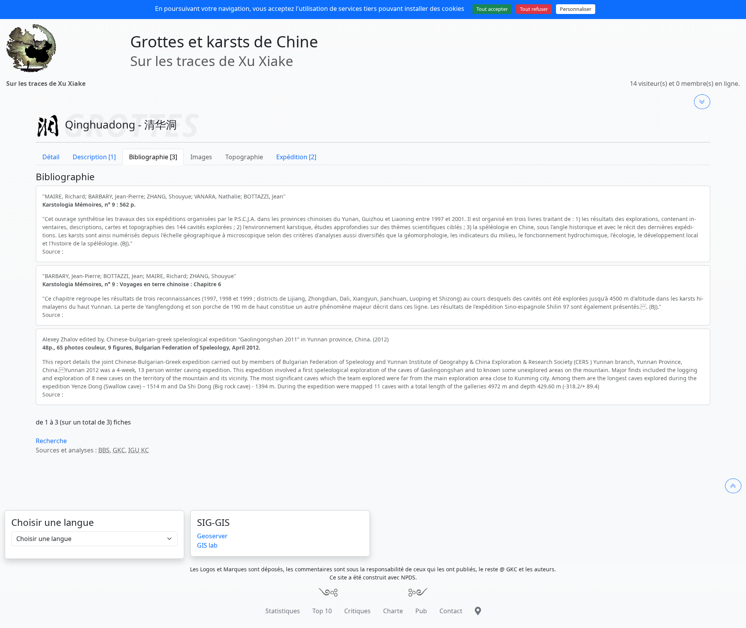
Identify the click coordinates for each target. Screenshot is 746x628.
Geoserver (212, 536)
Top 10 (322, 611)
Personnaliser (575, 8)
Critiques (357, 611)
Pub (421, 611)
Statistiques (282, 611)
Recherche (51, 441)
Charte (393, 611)
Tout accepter (492, 8)
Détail (50, 157)
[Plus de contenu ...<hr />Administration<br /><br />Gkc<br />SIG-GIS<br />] (702, 101)
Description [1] (94, 157)
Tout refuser (534, 8)
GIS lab (207, 545)
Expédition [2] (296, 157)
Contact (450, 611)
